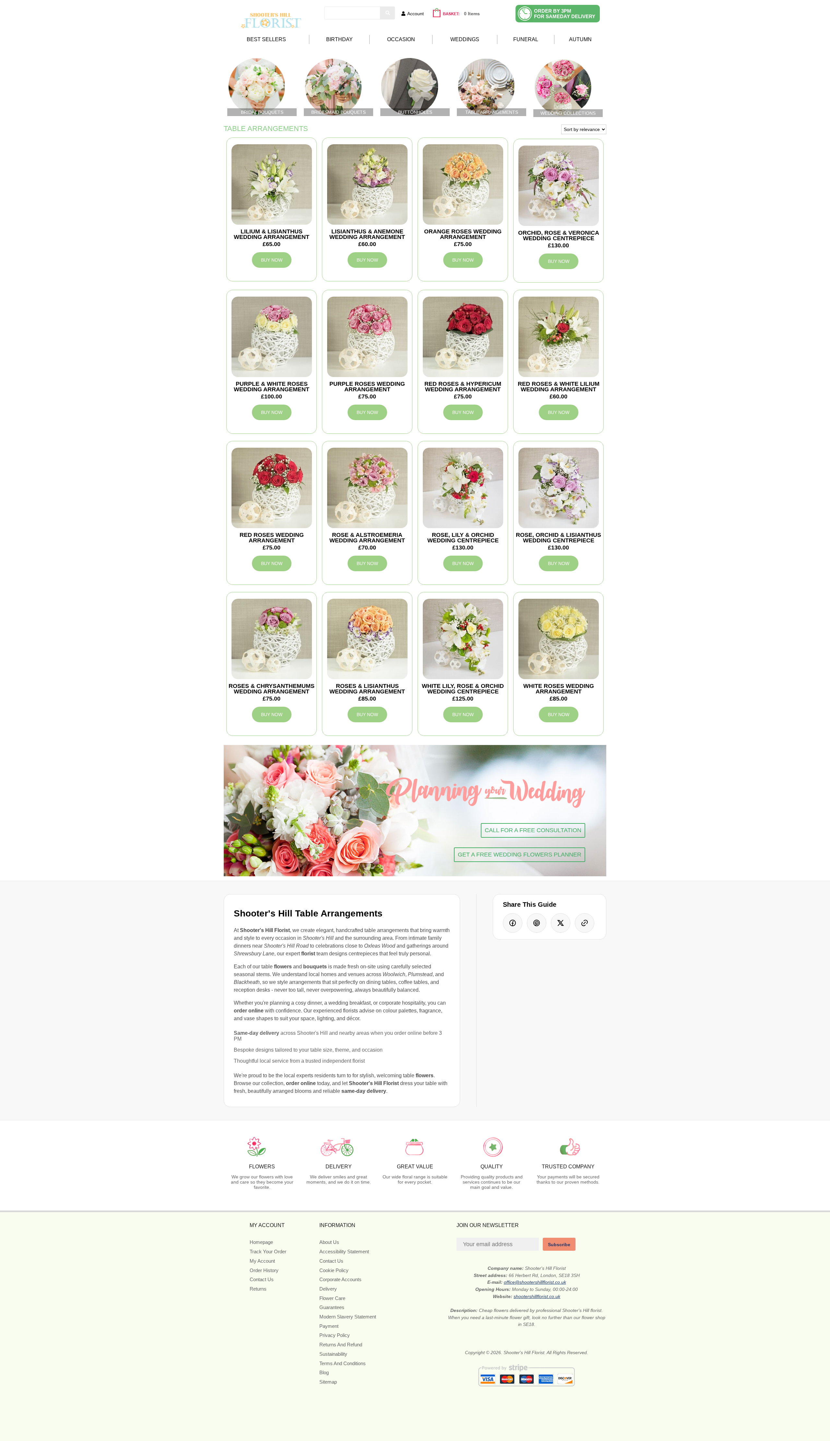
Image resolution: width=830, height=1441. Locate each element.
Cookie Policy (334, 1270)
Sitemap (328, 1382)
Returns (258, 1289)
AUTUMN (580, 39)
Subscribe (559, 1244)
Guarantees (331, 1307)
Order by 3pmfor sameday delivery (564, 13)
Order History (264, 1270)
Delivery (328, 1289)
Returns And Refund (340, 1344)
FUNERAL (525, 39)
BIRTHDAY (339, 39)
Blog (324, 1372)
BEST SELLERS (266, 39)
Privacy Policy (334, 1335)
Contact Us (262, 1279)
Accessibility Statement (344, 1251)
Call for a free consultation (533, 830)
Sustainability (333, 1354)
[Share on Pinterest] (536, 923)
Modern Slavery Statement (347, 1316)
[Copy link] (584, 923)
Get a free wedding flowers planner (519, 854)
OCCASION (401, 39)
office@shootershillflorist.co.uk (535, 1282)
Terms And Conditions (342, 1363)
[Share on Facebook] (512, 923)
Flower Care (332, 1298)
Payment (328, 1326)
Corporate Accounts (340, 1279)
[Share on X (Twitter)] (560, 923)
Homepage (261, 1242)
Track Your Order (268, 1251)
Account (415, 13)
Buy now (271, 260)
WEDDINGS (464, 39)
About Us (329, 1242)
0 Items (472, 13)
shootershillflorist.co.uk (537, 1296)
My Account (262, 1261)
